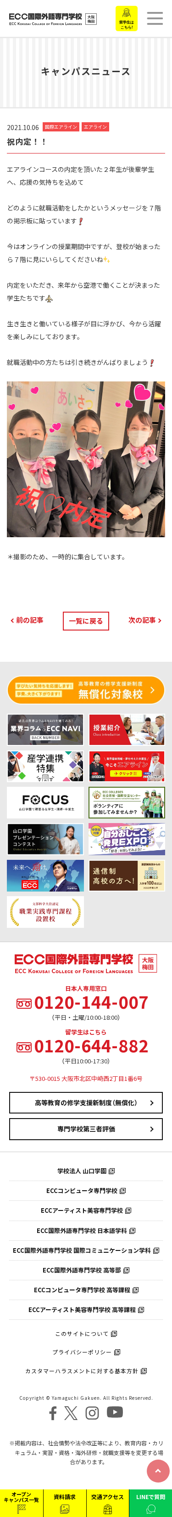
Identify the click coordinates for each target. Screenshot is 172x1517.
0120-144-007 (91, 1002)
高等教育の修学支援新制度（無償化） (86, 1102)
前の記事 (30, 620)
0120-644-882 (91, 1045)
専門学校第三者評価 (86, 1128)
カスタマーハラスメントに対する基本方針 (82, 1371)
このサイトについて (82, 1334)
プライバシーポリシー (82, 1352)
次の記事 (142, 620)
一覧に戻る (86, 621)
